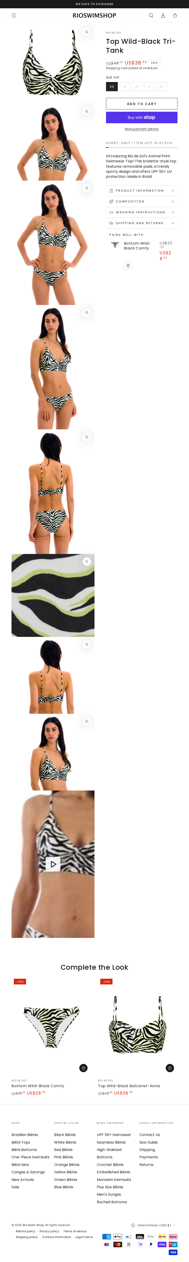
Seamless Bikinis (111, 1142)
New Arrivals (23, 1179)
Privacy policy (49, 1231)
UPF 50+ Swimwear (114, 1134)
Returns (146, 1164)
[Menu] (14, 15)
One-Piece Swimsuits (31, 1157)
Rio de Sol (113, 33)
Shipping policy (27, 1237)
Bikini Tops (21, 1142)
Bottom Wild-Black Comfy (137, 246)
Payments (148, 1157)
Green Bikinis (65, 1179)
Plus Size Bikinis (110, 1187)
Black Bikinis (65, 1134)
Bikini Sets (20, 1164)
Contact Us (149, 1134)
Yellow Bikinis (65, 1172)
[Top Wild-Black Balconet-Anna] (137, 1026)
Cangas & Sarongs (28, 1172)
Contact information (56, 1237)
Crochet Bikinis (110, 1164)
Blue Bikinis (63, 1187)
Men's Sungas (109, 1194)
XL (163, 87)
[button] (151, 15)
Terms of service (74, 1231)
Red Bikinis (63, 1149)
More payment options (142, 129)
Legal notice (84, 1237)
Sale (15, 1187)
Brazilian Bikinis (25, 1134)
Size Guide (148, 1142)
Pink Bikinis (63, 1157)
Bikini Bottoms (24, 1149)
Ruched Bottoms (112, 1202)
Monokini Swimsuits (114, 1179)
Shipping (113, 68)
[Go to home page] (94, 15)
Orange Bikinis (67, 1164)
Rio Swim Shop (33, 1225)
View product (128, 265)
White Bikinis (65, 1142)
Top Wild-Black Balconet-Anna (129, 1086)
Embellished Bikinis (113, 1172)
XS (113, 87)
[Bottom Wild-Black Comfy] (115, 244)
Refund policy (25, 1231)
